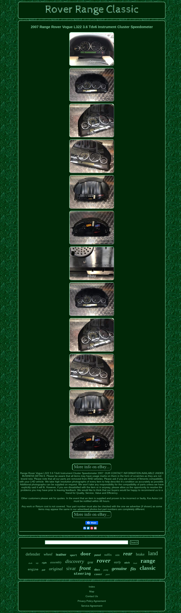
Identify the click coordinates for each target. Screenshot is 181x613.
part (108, 574)
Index (92, 586)
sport (73, 555)
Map (91, 591)
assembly (56, 562)
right (44, 562)
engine (33, 569)
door (85, 553)
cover (98, 574)
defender (33, 554)
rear (127, 553)
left (37, 563)
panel (97, 554)
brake (140, 554)
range (148, 560)
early (117, 562)
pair (43, 570)
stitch (127, 562)
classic (148, 568)
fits (133, 568)
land (153, 553)
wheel (48, 554)
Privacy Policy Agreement (92, 601)
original (56, 568)
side (117, 555)
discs (97, 569)
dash (30, 563)
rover (103, 560)
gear (90, 562)
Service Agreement (91, 605)
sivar (71, 568)
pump (105, 570)
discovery (74, 561)
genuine (119, 568)
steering (82, 574)
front (85, 568)
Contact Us (92, 596)
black (135, 563)
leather (61, 554)
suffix (108, 554)
